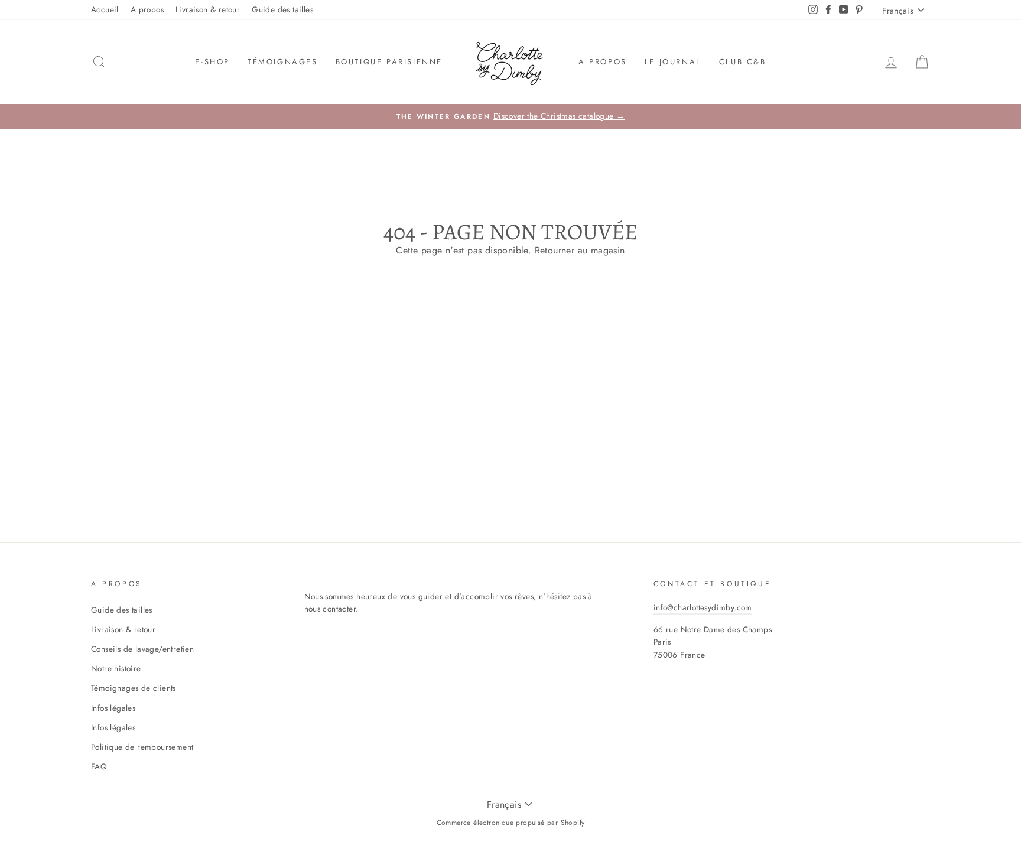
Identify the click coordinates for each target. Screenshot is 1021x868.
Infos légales (113, 708)
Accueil (105, 9)
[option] (510, 116)
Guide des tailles (282, 9)
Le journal (673, 61)
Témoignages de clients (133, 688)
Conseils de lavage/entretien (142, 649)
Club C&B (742, 61)
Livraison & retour (207, 9)
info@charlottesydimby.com (702, 607)
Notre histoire (116, 668)
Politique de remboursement (142, 747)
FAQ (99, 766)
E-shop (212, 61)
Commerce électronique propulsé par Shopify (511, 822)
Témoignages (283, 61)
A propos (147, 9)
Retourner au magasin (580, 250)
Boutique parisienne (389, 61)
